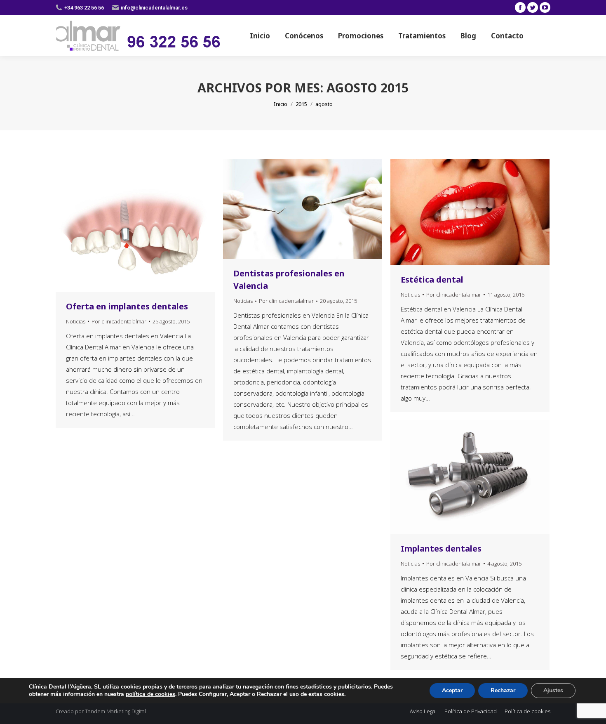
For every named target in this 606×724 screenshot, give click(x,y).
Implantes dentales (441, 548)
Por (119, 321)
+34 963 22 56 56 (84, 8)
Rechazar (503, 690)
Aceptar (452, 690)
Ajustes (553, 690)
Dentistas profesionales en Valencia (289, 279)
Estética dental (432, 279)
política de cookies (150, 694)
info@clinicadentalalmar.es (154, 8)
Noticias (75, 321)
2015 (301, 104)
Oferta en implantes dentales (127, 306)
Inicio (280, 104)
